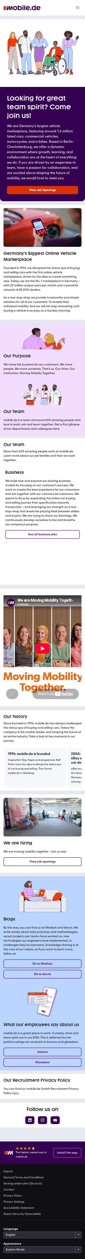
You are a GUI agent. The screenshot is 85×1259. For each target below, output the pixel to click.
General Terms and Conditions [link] (23, 1177)
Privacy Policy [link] (12, 1195)
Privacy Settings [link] (13, 1201)
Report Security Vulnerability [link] (22, 1214)
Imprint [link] (8, 1171)
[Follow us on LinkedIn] (29, 1120)
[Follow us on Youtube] (55, 1120)
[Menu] (78, 8)
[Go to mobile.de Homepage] (22, 8)
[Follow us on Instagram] (42, 1120)
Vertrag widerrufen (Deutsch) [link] (22, 1183)
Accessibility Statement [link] (18, 1207)
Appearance (12, 1244)
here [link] (15, 1093)
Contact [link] (8, 1189)
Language (10, 1229)
